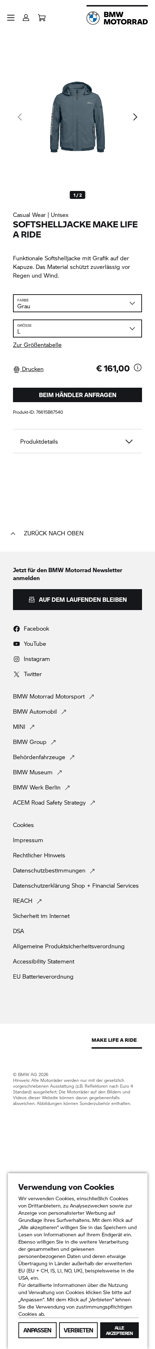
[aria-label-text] (137, 368)
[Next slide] (135, 117)
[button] (10, 18)
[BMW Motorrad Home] (117, 18)
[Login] (26, 15)
